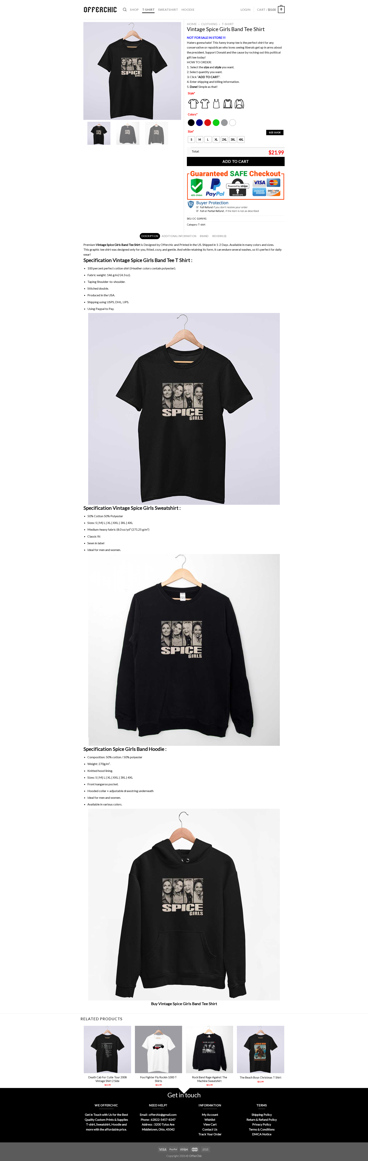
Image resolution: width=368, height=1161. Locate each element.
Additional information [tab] (179, 236)
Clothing (209, 24)
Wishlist (210, 1119)
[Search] (125, 9)
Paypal (100, 308)
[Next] (284, 1059)
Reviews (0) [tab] (219, 236)
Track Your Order (210, 1134)
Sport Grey (224, 125)
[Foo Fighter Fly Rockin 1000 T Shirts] (158, 1049)
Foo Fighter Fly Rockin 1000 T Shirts (158, 1079)
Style (191, 93)
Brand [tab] (204, 236)
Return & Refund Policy (261, 1119)
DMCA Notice (261, 1134)
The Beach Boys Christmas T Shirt (260, 1077)
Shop (134, 9)
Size (191, 131)
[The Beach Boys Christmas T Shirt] (260, 1049)
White (233, 125)
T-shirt (148, 9)
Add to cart (236, 161)
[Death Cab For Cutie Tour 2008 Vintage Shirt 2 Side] (107, 1049)
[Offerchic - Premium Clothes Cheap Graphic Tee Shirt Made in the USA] (100, 9)
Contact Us (209, 1129)
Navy (199, 125)
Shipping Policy (262, 1114)
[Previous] (84, 1059)
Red (206, 125)
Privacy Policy (261, 1124)
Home (192, 24)
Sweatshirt (168, 9)
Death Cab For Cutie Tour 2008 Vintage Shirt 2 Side (107, 1079)
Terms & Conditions (262, 1129)
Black (191, 125)
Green (216, 125)
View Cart (210, 1124)
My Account (210, 1114)
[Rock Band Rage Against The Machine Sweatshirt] (209, 1049)
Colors (193, 114)
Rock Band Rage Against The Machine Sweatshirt (209, 1079)
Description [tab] (149, 236)
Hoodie (188, 9)
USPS (110, 302)
